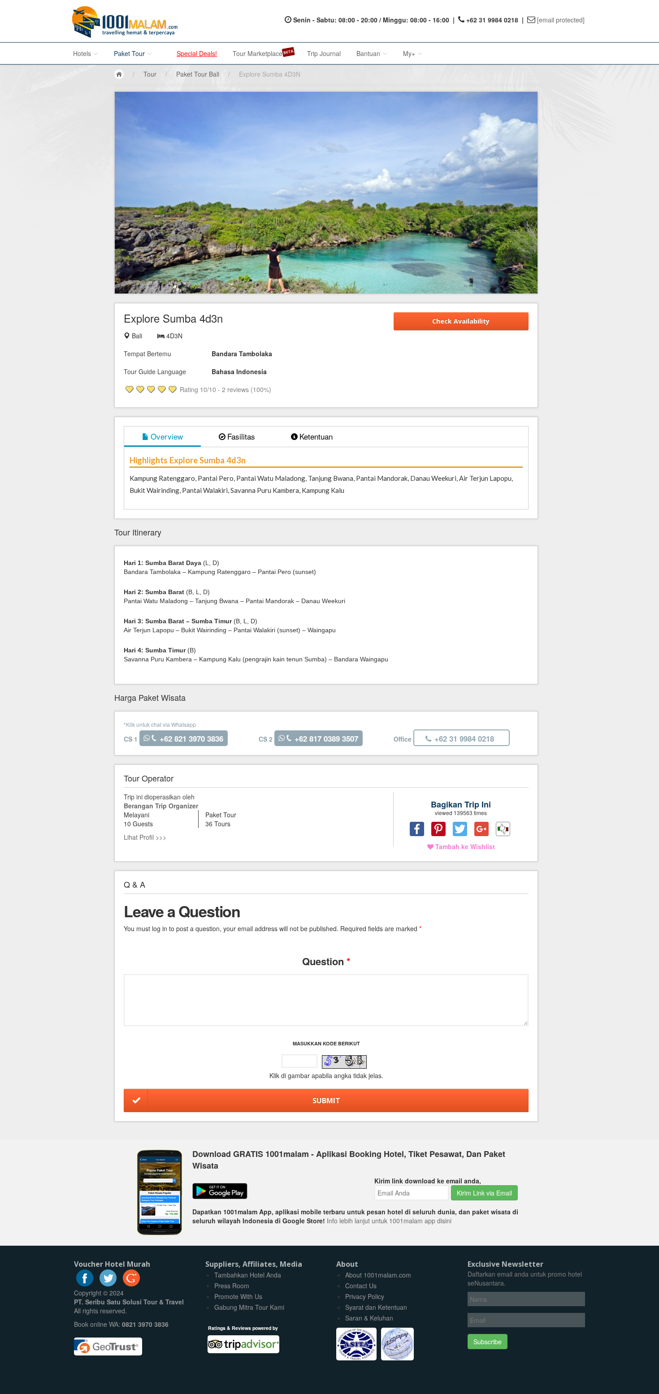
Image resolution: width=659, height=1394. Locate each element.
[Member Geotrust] (108, 1343)
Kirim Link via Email (484, 1192)
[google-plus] (131, 1283)
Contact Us (361, 1285)
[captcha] (344, 1062)
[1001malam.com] (123, 21)
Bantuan (369, 53)
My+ (410, 53)
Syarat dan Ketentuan (376, 1307)
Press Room (231, 1285)
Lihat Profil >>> (145, 837)
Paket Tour (130, 53)
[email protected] (561, 19)
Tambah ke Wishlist (464, 846)
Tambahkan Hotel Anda (247, 1274)
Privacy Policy (364, 1296)
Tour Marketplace (257, 53)
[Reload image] (344, 1062)
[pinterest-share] (438, 829)
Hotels (83, 53)
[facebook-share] (417, 829)
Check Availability (461, 321)
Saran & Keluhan (369, 1317)
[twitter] (108, 1283)
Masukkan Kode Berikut (326, 1043)
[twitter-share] (460, 829)
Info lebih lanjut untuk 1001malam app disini (389, 1220)
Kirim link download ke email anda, (427, 1180)
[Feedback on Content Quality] (503, 829)
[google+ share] (481, 829)
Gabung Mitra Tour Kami (249, 1307)
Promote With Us (238, 1296)
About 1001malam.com (378, 1274)
